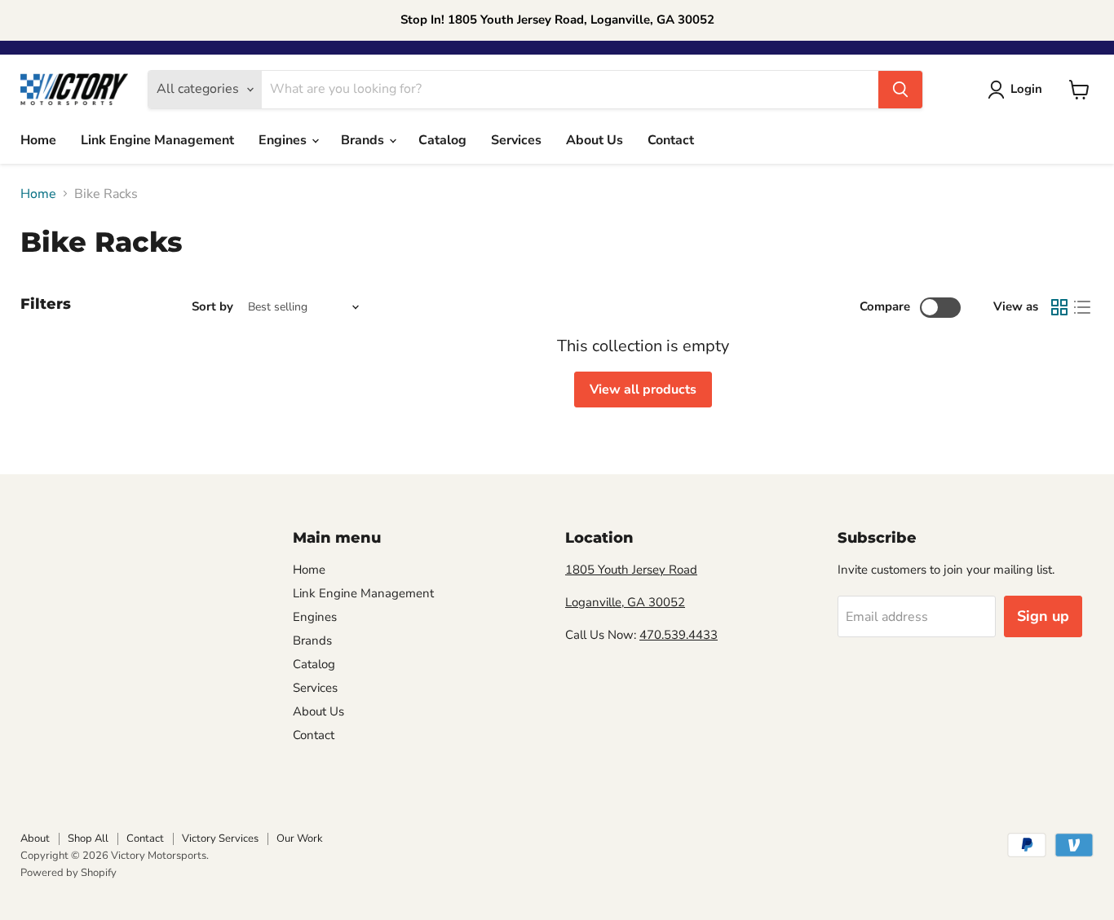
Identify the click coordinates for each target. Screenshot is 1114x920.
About (35, 838)
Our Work (299, 838)
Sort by (212, 307)
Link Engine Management (157, 140)
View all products (643, 389)
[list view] (1082, 307)
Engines (284, 140)
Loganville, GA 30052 (625, 602)
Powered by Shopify (68, 872)
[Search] (900, 89)
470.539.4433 (678, 635)
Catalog (442, 140)
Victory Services (220, 838)
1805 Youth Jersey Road (631, 569)
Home (38, 140)
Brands (364, 140)
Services (516, 140)
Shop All (88, 838)
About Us (594, 140)
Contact (671, 140)
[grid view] (1059, 307)
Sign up (1043, 616)
